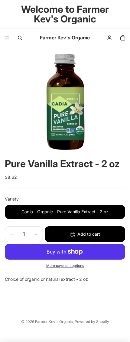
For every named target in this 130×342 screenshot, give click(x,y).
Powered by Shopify (92, 321)
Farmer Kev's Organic (54, 321)
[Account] (109, 38)
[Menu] (7, 38)
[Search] (20, 38)
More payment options (65, 266)
